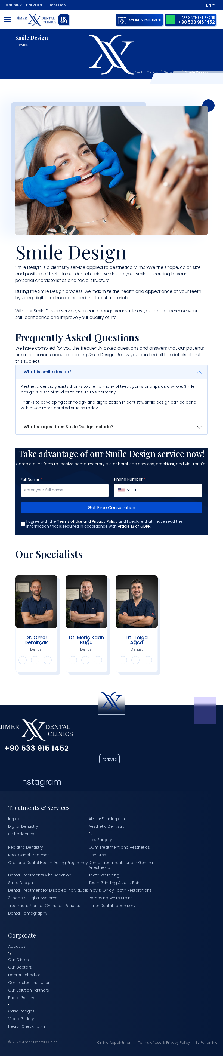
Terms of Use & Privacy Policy (164, 1042)
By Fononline (206, 1042)
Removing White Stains (111, 897)
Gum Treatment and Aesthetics (119, 847)
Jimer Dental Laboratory (112, 905)
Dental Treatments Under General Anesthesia (121, 865)
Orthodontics (21, 834)
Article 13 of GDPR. (134, 526)
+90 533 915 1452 (36, 748)
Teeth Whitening (104, 875)
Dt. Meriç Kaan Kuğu (86, 640)
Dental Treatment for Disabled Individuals (48, 890)
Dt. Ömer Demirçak (36, 640)
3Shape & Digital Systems (32, 897)
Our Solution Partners (28, 990)
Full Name (31, 479)
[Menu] (7, 19)
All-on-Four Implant (107, 818)
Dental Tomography (27, 913)
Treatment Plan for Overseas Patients (44, 905)
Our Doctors (20, 967)
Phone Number (129, 479)
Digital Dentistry (23, 826)
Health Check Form (26, 1026)
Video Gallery (21, 1018)
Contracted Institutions (30, 982)
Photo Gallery (21, 997)
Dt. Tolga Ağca (137, 640)
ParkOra (109, 759)
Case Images (21, 1011)
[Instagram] (196, 5)
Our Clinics (18, 959)
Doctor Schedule (24, 974)
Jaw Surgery (100, 839)
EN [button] (208, 5)
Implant (15, 818)
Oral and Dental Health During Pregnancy (48, 862)
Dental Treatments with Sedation (39, 875)
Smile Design (20, 882)
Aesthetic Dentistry (107, 826)
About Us (17, 946)
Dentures (97, 854)
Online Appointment (114, 1042)
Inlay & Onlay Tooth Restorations (120, 890)
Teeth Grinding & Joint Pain (114, 882)
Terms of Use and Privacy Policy (87, 521)
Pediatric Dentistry (25, 847)
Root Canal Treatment (29, 854)
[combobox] (125, 490)
